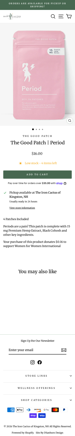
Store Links (36, 375)
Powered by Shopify (22, 432)
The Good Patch (37, 136)
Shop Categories (36, 400)
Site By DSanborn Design (49, 432)
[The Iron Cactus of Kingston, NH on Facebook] (40, 362)
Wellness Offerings (37, 388)
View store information (22, 207)
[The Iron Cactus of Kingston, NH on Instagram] (32, 362)
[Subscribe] (63, 350)
